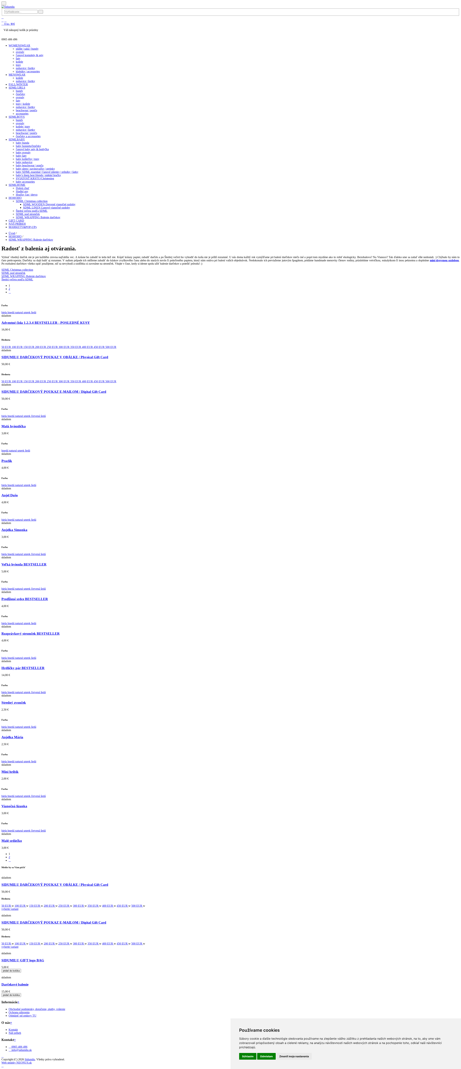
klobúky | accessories (28, 71)
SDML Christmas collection (32, 201)
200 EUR (41, 347)
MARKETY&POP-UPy (23, 227)
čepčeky (20, 94)
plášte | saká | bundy (27, 48)
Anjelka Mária (12, 737)
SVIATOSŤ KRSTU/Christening (35, 178)
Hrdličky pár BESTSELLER (22, 668)
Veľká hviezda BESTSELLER (23, 564)
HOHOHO (15, 197)
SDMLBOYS (17, 116)
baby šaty (21, 155)
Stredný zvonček (13, 702)
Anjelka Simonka (14, 530)
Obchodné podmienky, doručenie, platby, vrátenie (37, 1009)
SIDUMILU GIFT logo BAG (22, 960)
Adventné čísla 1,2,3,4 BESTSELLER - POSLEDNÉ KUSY (45, 323)
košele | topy (23, 126)
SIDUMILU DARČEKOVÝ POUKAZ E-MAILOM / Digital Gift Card (53, 392)
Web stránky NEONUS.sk (16, 1062)
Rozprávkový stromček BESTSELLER (30, 633)
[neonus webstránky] (2, 1065)
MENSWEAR (17, 74)
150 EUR (29, 347)
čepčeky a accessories (28, 136)
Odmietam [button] (266, 1056)
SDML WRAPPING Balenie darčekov (38, 217)
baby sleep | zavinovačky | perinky (35, 168)
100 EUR (17, 347)
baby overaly (23, 152)
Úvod (12, 233)
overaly (20, 51)
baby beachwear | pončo (29, 165)
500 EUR (110, 347)
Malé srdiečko (11, 841)
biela (4, 312)
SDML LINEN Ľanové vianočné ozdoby (46, 207)
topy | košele (23, 103)
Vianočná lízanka (14, 806)
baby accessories (25, 181)
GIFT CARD (16, 220)
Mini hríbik (10, 772)
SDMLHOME (17, 184)
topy (18, 64)
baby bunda (22, 142)
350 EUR (76, 347)
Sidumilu (30, 1059)
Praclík (6, 461)
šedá (33, 312)
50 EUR (6, 347)
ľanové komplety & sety (29, 55)
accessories (22, 113)
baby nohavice (24, 162)
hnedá (11, 312)
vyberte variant (9, 908)
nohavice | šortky (25, 68)
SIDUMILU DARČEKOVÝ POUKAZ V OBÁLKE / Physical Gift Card (54, 357)
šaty (18, 58)
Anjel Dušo (9, 495)
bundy (19, 90)
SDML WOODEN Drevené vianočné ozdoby (49, 204)
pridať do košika (11, 970)
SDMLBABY (17, 139)
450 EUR (99, 347)
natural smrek (23, 312)
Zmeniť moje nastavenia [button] (294, 1056)
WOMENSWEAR (19, 45)
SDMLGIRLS (17, 87)
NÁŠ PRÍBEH (17, 223)
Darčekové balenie (14, 984)
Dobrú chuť (22, 188)
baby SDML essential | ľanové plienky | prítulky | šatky (47, 171)
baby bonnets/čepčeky (28, 146)
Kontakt (13, 1029)
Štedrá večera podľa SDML (32, 210)
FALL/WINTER (18, 84)
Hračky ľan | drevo (26, 194)
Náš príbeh (15, 1032)
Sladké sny (22, 191)
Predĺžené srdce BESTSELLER (24, 599)
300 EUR (64, 347)
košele (19, 61)
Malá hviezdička (13, 426)
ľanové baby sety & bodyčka (32, 149)
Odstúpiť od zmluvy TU (22, 1015)
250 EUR (53, 347)
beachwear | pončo (26, 110)
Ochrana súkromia (19, 1012)
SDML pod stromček (28, 214)
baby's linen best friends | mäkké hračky (38, 175)
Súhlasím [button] (248, 1056)
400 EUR (88, 347)
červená (36, 416)
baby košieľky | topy (27, 158)
